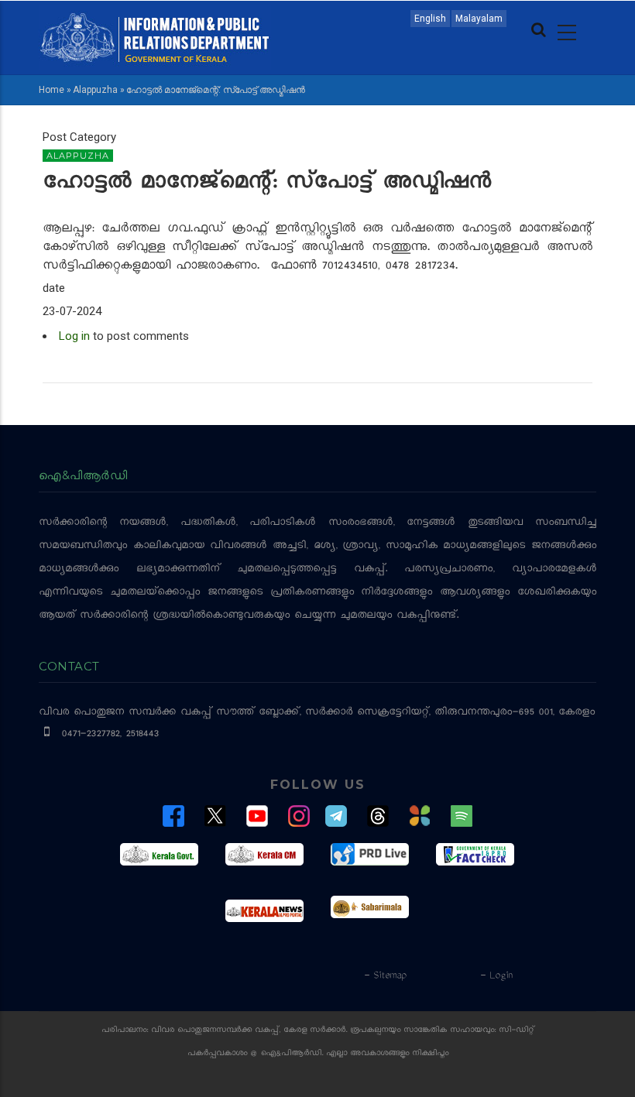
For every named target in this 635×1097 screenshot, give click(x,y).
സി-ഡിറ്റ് (516, 1031)
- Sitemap (385, 976)
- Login (496, 976)
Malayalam (479, 18)
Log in (74, 336)
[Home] (155, 36)
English (430, 18)
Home (51, 89)
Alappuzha (95, 89)
